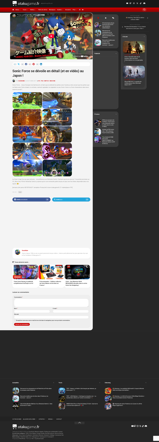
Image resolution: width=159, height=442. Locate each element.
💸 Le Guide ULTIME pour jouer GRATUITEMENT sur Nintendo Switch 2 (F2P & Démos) (108, 140)
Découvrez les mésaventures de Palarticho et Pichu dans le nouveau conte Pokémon (108, 34)
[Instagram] (134, 3)
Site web (16, 314)
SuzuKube (21, 81)
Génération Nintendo (38, 435)
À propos (42, 419)
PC (39, 81)
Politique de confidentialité (51, 431)
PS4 (42, 81)
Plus (74, 10)
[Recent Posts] (98, 18)
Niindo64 (46, 435)
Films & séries (42, 10)
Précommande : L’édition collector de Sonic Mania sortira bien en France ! (50, 283)
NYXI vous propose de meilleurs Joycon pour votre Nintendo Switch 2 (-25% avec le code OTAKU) (108, 123)
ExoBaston (29, 435)
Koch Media (33, 433)
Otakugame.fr (35, 437)
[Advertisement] (51, 225)
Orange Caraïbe (41, 433)
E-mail (55, 308)
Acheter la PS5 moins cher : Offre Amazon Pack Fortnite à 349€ (108, 131)
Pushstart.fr (51, 437)
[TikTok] (141, 3)
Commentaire (18, 297)
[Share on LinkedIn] (39, 64)
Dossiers (68, 10)
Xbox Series (136, 55)
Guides (59, 10)
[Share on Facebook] (24, 64)
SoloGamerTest (59, 435)
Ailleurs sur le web (29, 419)
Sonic (20, 192)
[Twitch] (130, 3)
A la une (126, 55)
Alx (32, 438)
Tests (24, 10)
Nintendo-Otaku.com (25, 437)
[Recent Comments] (113, 18)
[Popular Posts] (105, 18)
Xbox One (52, 81)
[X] (137, 3)
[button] (27, 100)
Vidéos (32, 10)
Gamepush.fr (43, 437)
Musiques (52, 10)
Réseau (50, 419)
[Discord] (144, 3)
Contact (59, 419)
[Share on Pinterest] (32, 64)
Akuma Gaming (59, 433)
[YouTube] (127, 3)
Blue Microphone (49, 433)
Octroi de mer (16, 419)
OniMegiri (52, 435)
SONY (27, 433)
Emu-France (22, 435)
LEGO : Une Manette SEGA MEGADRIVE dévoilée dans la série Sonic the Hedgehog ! (76, 283)
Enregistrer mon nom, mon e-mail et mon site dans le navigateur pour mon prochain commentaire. (43, 320)
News (17, 10)
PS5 (131, 55)
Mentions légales (39, 431)
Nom (16, 308)
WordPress (22, 438)
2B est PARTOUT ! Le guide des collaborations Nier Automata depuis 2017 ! (133, 83)
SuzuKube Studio (39, 438)
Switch (46, 81)
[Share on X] (17, 64)
